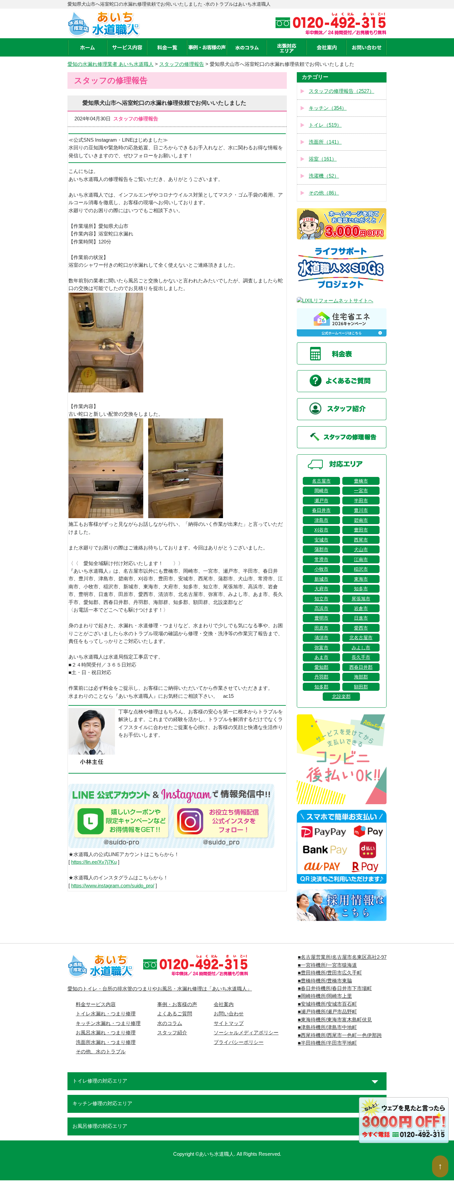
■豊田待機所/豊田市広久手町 (330, 972)
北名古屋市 (361, 637)
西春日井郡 (361, 667)
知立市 (321, 598)
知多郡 (321, 686)
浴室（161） (323, 159)
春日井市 (321, 510)
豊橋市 (361, 481)
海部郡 (361, 676)
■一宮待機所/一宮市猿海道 (327, 965)
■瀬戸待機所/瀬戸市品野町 (327, 1011)
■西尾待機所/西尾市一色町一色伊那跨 (340, 1035)
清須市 (321, 637)
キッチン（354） (328, 108)
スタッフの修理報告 (181, 64)
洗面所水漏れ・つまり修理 (106, 1042)
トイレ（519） (325, 125)
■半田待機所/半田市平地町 (327, 1043)
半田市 (361, 500)
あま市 (321, 657)
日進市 (361, 618)
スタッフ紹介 (172, 1032)
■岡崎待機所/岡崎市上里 (325, 996)
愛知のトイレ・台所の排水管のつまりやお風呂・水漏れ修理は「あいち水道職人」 (159, 988)
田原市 (321, 628)
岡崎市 (321, 490)
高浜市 (321, 608)
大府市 (321, 588)
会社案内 (224, 1004)
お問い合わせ (229, 1013)
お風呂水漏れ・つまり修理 (106, 1032)
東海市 (361, 579)
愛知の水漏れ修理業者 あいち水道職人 (110, 64)
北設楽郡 (341, 696)
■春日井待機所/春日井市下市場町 (335, 988)
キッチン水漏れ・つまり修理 (108, 1023)
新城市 (321, 579)
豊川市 (361, 510)
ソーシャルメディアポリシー (246, 1032)
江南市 (361, 559)
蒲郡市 (321, 549)
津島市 (321, 520)
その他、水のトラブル (101, 1051)
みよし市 (361, 647)
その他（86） (324, 193)
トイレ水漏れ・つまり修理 (106, 1013)
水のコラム (169, 1023)
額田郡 (361, 686)
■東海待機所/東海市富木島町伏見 (335, 1019)
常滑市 (321, 559)
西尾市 (361, 539)
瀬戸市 (321, 500)
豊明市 (321, 618)
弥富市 (321, 647)
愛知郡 (321, 667)
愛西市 (361, 628)
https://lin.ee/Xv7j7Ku (94, 862)
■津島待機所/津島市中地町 (327, 1027)
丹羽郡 (321, 676)
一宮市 (361, 490)
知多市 (361, 588)
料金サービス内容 (96, 1004)
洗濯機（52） (324, 176)
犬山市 (361, 549)
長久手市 (361, 657)
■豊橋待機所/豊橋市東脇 (325, 980)
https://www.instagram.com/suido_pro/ (112, 885)
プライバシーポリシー (239, 1042)
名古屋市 (321, 481)
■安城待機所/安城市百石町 (327, 1004)
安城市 (321, 539)
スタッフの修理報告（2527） (341, 91)
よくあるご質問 (174, 1013)
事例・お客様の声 (177, 1004)
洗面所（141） (325, 142)
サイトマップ (229, 1023)
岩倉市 (361, 608)
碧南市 (361, 520)
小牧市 (321, 569)
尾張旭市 (361, 598)
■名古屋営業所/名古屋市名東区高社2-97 (342, 957)
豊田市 (361, 529)
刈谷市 (321, 529)
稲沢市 (361, 569)
